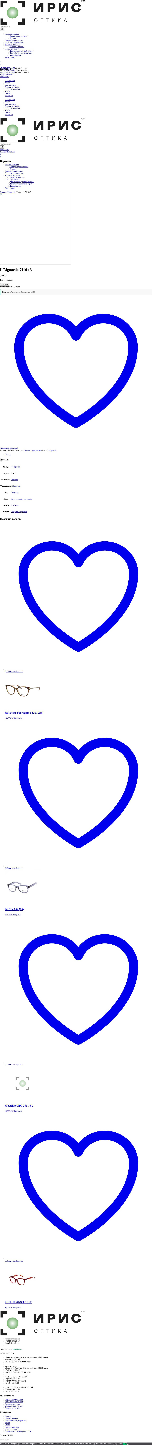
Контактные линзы (12, 45)
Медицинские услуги (13, 1406)
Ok (125, 1444)
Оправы (13, 38)
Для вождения (15, 55)
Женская (14, 492)
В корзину (4, 284)
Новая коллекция (12, 34)
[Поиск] (2, 29)
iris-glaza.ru (17, 1349)
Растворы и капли (17, 47)
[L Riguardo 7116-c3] (35, 264)
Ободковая (15, 486)
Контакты (9, 96)
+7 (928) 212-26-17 (7, 70)
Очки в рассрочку (12, 1408)
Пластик (14, 480)
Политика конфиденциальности (18, 1431)
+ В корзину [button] (17, 718)
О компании (10, 81)
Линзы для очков (12, 49)
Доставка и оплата (12, 89)
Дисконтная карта (12, 87)
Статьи (7, 93)
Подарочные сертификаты (15, 1420)
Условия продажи (12, 1429)
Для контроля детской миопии (22, 51)
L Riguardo (52, 450)
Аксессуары (9, 57)
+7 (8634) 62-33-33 (7, 72)
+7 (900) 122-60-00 (7, 68)
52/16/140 (15, 505)
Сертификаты (10, 85)
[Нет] (128, 1444)
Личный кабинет (12, 1418)
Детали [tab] (8, 454)
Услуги (7, 91)
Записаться (4, 77)
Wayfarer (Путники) (19, 512)
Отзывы (8, 1416)
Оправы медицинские (14, 40)
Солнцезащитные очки (19, 36)
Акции (7, 83)
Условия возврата (12, 1427)
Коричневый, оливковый (21, 499)
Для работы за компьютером (21, 53)
